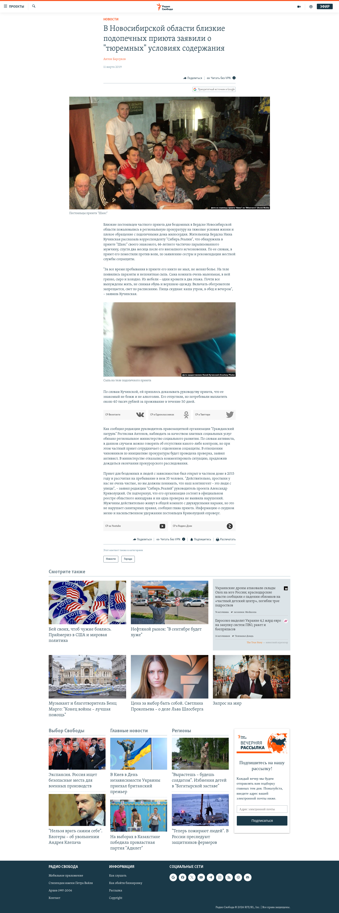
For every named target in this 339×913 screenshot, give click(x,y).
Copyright (115, 898)
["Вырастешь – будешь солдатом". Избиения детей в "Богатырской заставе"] (200, 754)
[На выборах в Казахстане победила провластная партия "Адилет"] (138, 816)
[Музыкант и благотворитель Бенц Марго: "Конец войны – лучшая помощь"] (87, 677)
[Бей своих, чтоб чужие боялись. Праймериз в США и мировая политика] (87, 602)
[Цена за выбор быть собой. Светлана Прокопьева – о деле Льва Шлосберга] (169, 677)
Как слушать (117, 875)
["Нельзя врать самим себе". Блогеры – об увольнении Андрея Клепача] (77, 810)
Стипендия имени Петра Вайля (71, 883)
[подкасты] (311, 7)
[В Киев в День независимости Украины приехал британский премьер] (138, 754)
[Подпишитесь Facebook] (182, 877)
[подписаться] (247, 877)
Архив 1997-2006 (60, 890)
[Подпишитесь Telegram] (210, 877)
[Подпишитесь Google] (173, 877)
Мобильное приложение (66, 875)
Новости (110, 19)
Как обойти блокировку (125, 883)
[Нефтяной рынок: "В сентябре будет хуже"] (169, 602)
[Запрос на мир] (251, 677)
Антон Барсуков (114, 59)
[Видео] (299, 7)
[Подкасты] (238, 877)
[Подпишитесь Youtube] (201, 877)
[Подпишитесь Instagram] (219, 877)
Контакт (54, 898)
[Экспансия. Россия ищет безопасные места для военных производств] (77, 754)
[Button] (192, 78)
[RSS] (229, 877)
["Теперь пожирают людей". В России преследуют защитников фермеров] (200, 810)
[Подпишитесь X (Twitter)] (192, 877)
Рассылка (115, 890)
